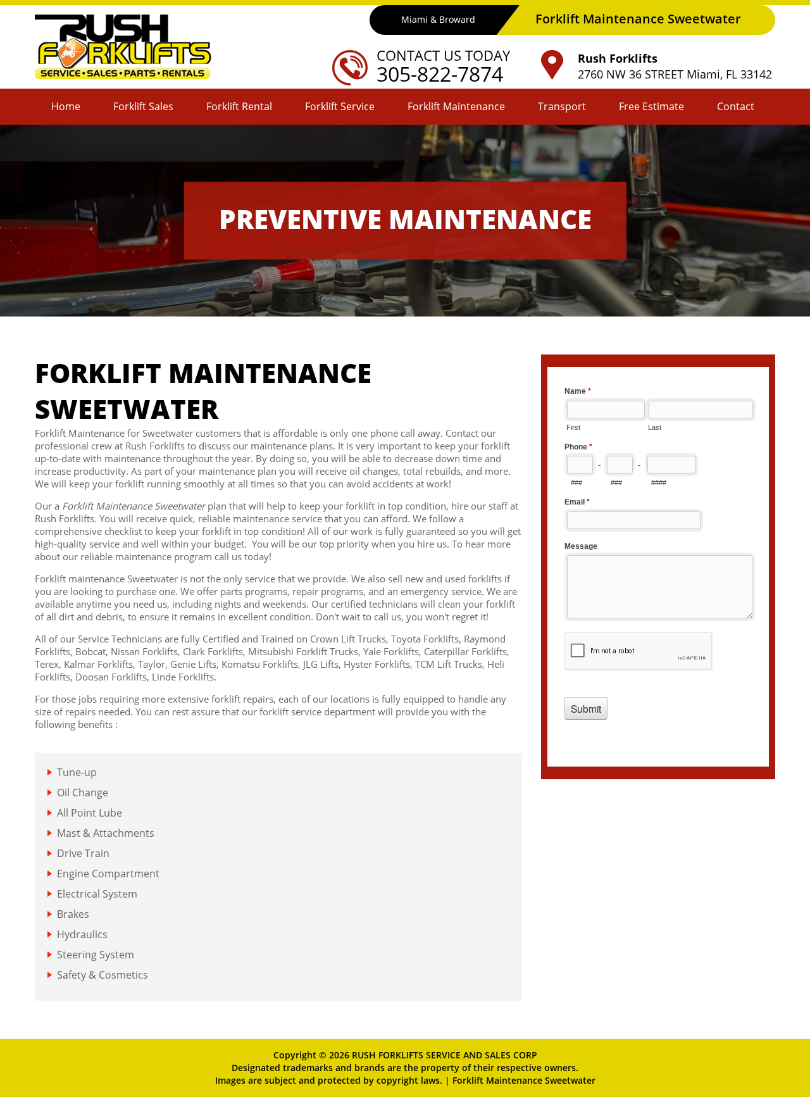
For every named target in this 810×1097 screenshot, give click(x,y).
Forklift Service (340, 106)
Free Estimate (651, 106)
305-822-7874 (440, 73)
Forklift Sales (143, 106)
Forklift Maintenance (456, 106)
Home (65, 106)
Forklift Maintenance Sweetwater (523, 1080)
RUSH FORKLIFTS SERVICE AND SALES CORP (444, 1055)
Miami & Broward (438, 19)
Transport (562, 106)
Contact (735, 106)
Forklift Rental (239, 106)
